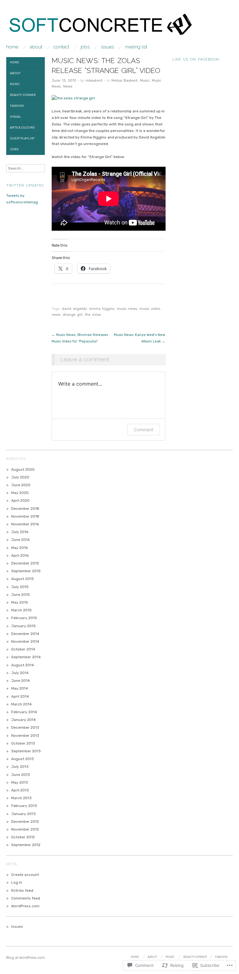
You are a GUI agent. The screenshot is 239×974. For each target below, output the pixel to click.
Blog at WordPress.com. (26, 958)
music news (127, 309)
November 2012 (25, 829)
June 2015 (20, 594)
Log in (16, 882)
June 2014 (20, 680)
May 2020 (20, 493)
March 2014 (21, 704)
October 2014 (23, 649)
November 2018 (25, 516)
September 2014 (26, 657)
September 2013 (26, 751)
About (36, 47)
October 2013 (23, 743)
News (67, 86)
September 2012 (25, 845)
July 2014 (20, 673)
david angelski (74, 309)
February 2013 (24, 806)
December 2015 (25, 563)
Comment (143, 429)
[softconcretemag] (104, 28)
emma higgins (101, 309)
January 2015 (23, 626)
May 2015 (19, 602)
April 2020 (20, 500)
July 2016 (19, 532)
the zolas (93, 315)
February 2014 (24, 712)
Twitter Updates (25, 185)
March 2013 (21, 798)
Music (144, 81)
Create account (25, 874)
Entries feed (22, 890)
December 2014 (25, 634)
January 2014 (23, 720)
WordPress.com (25, 906)
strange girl (72, 315)
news (56, 315)
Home (12, 47)
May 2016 (19, 548)
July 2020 (20, 477)
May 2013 (19, 782)
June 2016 (20, 539)
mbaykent (94, 81)
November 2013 (25, 735)
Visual (15, 117)
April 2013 (20, 790)
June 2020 (20, 485)
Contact (61, 47)
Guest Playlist (22, 138)
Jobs (85, 47)
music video (149, 309)
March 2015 (21, 610)
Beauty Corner (23, 95)
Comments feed (25, 898)
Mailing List (136, 47)
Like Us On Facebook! (196, 59)
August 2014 (22, 665)
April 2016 (20, 555)
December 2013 (25, 727)
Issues (107, 47)
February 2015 (24, 618)
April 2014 (20, 696)
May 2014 (19, 688)
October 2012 (23, 837)
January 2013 (23, 814)
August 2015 (22, 579)
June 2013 (20, 774)
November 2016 (25, 524)
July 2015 (20, 587)
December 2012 (25, 821)
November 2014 (25, 641)
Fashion (17, 106)
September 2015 (26, 571)
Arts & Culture (22, 127)
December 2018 (25, 508)
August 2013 (22, 759)
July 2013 (20, 766)
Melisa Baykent (124, 81)
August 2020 (23, 469)
